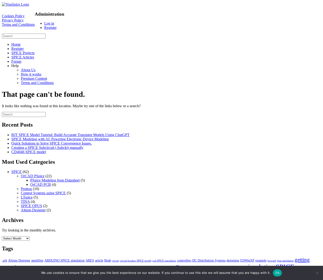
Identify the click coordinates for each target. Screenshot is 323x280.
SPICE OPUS (31, 206)
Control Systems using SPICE (43, 193)
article (99, 260)
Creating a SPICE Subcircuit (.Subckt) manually (47, 148)
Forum (16, 61)
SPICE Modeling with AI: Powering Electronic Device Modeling (60, 139)
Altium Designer (33, 210)
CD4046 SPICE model (28, 152)
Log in (49, 23)
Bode (107, 260)
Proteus (26, 189)
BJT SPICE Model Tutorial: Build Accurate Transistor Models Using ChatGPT (70, 135)
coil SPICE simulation (164, 260)
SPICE (16, 172)
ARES (90, 260)
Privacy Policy (13, 20)
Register (50, 28)
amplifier (37, 260)
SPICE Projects (23, 53)
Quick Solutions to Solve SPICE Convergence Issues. (51, 143)
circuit (115, 260)
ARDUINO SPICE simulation (64, 260)
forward (271, 260)
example (260, 260)
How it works (31, 74)
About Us (28, 70)
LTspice (27, 197)
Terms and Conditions (18, 24)
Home (16, 44)
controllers (184, 260)
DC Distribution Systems (209, 260)
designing (233, 260)
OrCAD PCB (40, 184)
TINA (25, 202)
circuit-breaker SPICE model (135, 260)
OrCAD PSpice (32, 176)
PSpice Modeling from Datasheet (55, 180)
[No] (317, 273)
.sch (4, 260)
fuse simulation (285, 260)
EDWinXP (247, 260)
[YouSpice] (15, 4)
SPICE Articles (22, 57)
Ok (277, 273)
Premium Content (34, 78)
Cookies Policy (13, 16)
